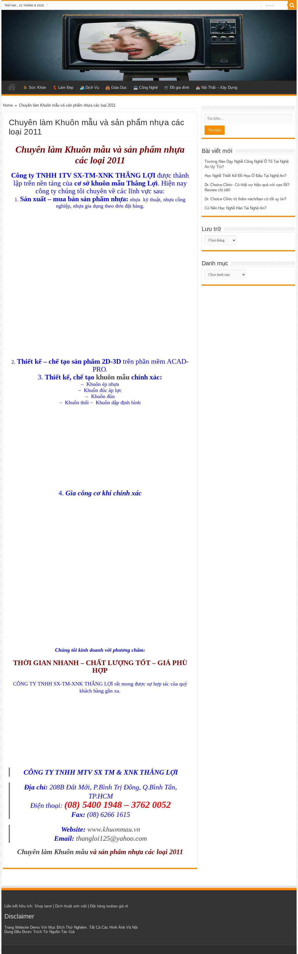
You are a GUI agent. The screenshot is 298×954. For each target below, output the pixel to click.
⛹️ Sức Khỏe (34, 87)
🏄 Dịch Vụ (89, 87)
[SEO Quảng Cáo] (149, 45)
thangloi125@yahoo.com (111, 838)
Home (11, 87)
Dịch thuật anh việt (71, 906)
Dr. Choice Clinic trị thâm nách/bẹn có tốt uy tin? (245, 199)
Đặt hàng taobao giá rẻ (109, 906)
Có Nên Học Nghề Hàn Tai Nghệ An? (235, 208)
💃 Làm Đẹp (62, 87)
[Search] (292, 5)
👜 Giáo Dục (116, 87)
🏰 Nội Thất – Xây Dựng (216, 87)
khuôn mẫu (113, 377)
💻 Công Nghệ (145, 87)
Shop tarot (43, 906)
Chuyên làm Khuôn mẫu (52, 852)
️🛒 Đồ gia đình (176, 87)
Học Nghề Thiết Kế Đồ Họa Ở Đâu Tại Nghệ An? (245, 176)
